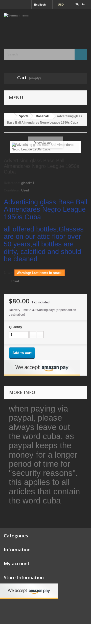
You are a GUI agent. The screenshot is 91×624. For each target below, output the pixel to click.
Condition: (12, 190)
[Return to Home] (9, 116)
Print (15, 281)
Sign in (80, 4)
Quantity (15, 327)
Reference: (12, 183)
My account (17, 563)
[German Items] (45, 24)
